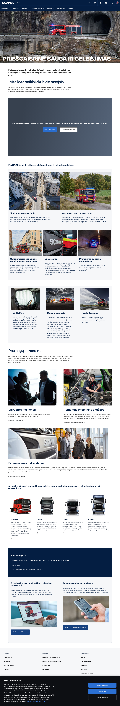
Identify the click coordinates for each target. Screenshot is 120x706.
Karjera (83, 657)
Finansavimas (46, 665)
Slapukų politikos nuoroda (36, 701)
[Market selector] (100, 3)
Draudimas (45, 669)
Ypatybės (6, 669)
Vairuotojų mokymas (14, 420)
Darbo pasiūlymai (86, 661)
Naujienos (84, 665)
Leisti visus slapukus (102, 685)
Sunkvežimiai (8, 657)
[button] (111, 3)
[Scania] (8, 3)
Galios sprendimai (9, 665)
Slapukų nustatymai (102, 697)
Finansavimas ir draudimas (16, 476)
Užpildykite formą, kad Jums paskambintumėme (26, 569)
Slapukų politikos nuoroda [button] (69, 130)
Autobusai (7, 661)
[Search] (89, 3)
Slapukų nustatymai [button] (49, 129)
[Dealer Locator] (95, 3)
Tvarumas (84, 669)
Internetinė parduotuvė (87, 673)
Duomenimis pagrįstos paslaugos (51, 661)
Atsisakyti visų (102, 691)
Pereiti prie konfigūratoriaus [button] (20, 632)
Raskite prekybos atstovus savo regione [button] (75, 628)
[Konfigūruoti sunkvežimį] (106, 3)
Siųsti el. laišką (15, 565)
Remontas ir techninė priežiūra (73, 422)
